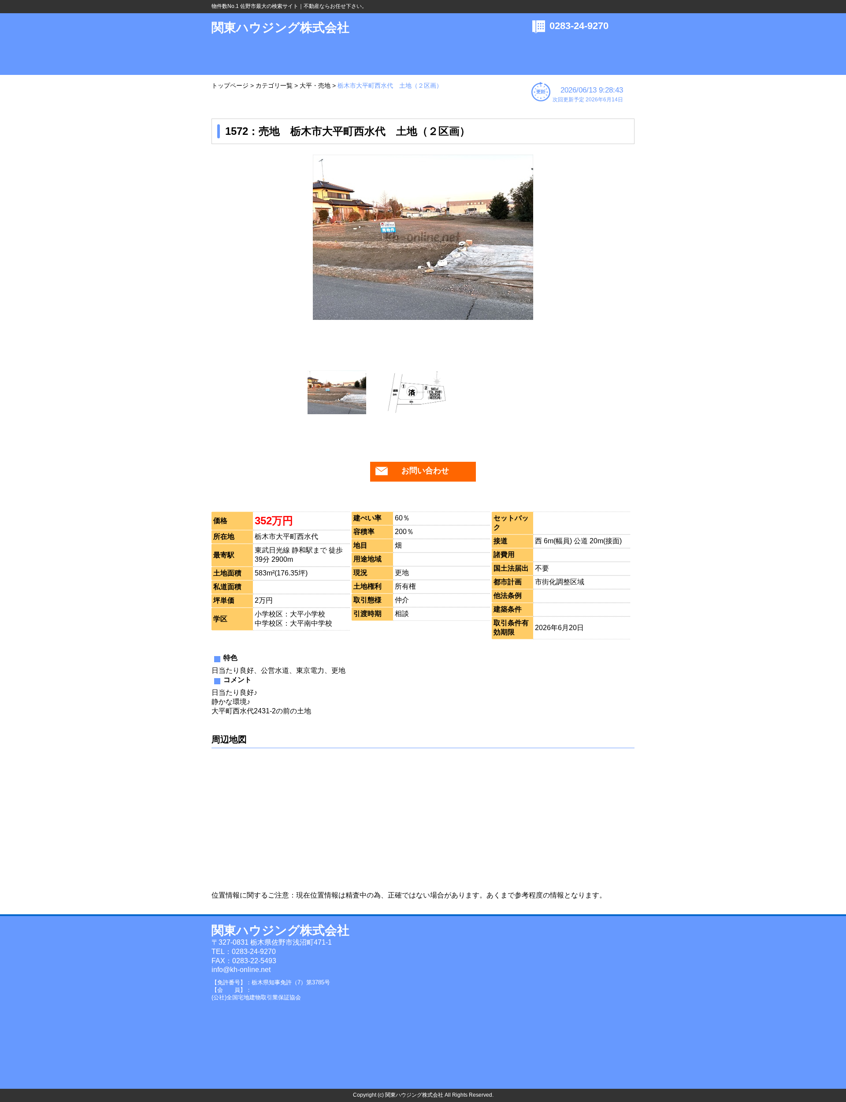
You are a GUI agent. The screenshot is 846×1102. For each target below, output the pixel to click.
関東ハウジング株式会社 (280, 27)
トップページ (230, 85)
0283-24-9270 (579, 25)
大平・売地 (315, 85)
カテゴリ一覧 (274, 85)
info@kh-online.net (241, 969)
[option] (423, 237)
